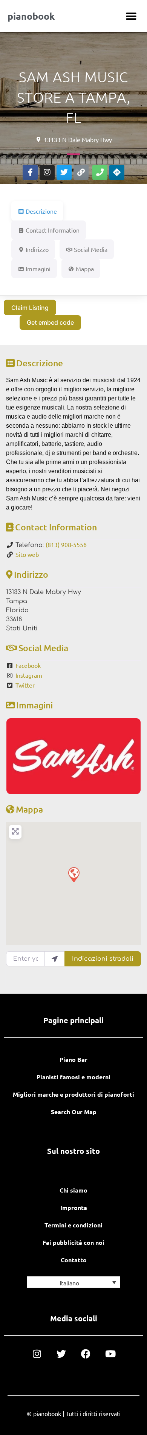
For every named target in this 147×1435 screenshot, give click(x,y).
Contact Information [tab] (53, 230)
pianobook (31, 16)
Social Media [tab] (90, 249)
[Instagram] (47, 172)
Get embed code (50, 322)
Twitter (25, 685)
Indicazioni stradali (102, 958)
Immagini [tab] (38, 268)
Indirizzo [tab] (37, 249)
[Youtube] (110, 1353)
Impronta (73, 1207)
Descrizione (39, 363)
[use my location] (54, 958)
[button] (130, 16)
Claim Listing (30, 307)
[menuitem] (73, 1282)
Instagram (28, 675)
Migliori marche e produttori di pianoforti (73, 1094)
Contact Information (56, 527)
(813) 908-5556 (66, 544)
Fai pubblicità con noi (73, 1242)
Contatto (74, 1260)
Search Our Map (73, 1112)
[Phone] (99, 172)
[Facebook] (85, 1353)
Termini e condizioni (73, 1225)
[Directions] (116, 172)
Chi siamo (73, 1190)
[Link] (81, 172)
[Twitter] (64, 172)
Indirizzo (31, 574)
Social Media (43, 647)
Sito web (27, 554)
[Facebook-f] (30, 172)
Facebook (28, 665)
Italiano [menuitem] (69, 1282)
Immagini (34, 705)
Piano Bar (73, 1059)
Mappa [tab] (85, 268)
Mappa (29, 809)
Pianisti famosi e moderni (73, 1077)
